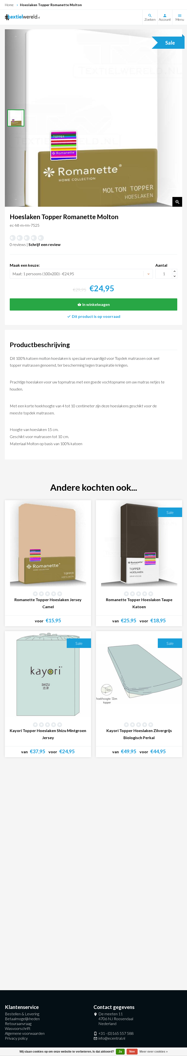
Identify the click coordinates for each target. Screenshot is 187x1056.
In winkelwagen (96, 304)
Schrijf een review (44, 244)
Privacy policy (16, 1038)
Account (165, 19)
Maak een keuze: (25, 265)
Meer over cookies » (154, 1051)
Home (9, 5)
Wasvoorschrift (17, 1028)
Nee (132, 1051)
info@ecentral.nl (111, 1038)
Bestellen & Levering (22, 1013)
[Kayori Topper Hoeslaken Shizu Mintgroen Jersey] (48, 674)
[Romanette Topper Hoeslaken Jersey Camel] (48, 543)
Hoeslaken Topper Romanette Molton (51, 5)
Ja (120, 1051)
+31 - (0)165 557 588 (115, 1033)
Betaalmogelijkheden (22, 1018)
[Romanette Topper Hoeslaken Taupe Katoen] (139, 543)
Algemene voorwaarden (25, 1033)
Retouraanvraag (18, 1023)
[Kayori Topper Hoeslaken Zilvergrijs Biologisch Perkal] (139, 674)
